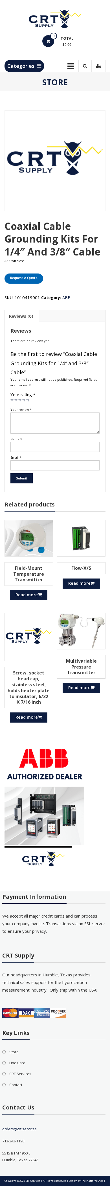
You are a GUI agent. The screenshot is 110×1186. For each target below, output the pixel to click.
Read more (27, 594)
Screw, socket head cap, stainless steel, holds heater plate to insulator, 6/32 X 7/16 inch (29, 687)
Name (16, 439)
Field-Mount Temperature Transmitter (28, 574)
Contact (15, 1084)
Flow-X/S (81, 568)
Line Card (17, 1062)
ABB (66, 297)
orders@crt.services (19, 1128)
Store (14, 1051)
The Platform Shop (92, 1181)
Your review (21, 409)
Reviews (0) (21, 316)
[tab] (21, 316)
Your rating (22, 394)
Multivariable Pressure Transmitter (81, 667)
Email (15, 457)
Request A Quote (24, 277)
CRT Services (20, 1073)
